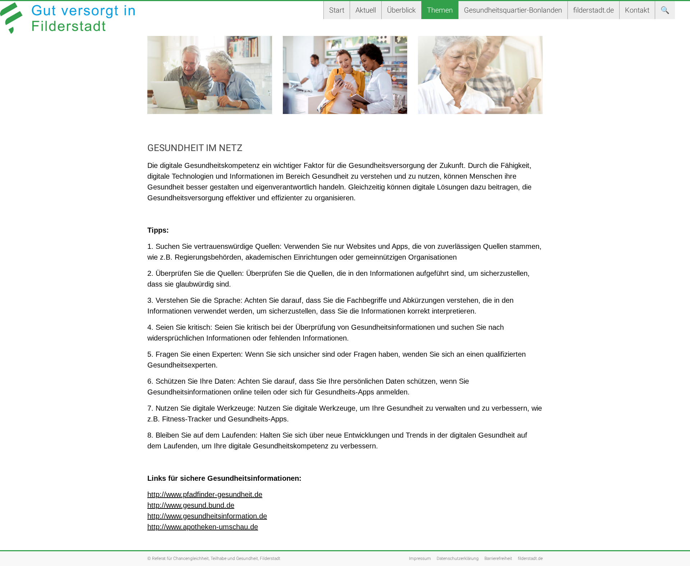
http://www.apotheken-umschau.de (202, 527)
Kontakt (637, 10)
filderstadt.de (593, 10)
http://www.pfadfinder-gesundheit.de (204, 494)
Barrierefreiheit (498, 558)
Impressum (420, 558)
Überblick (401, 10)
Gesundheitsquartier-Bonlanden (513, 10)
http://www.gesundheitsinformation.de (207, 516)
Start (336, 10)
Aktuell (365, 10)
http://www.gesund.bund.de (190, 505)
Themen (440, 10)
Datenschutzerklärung (458, 558)
